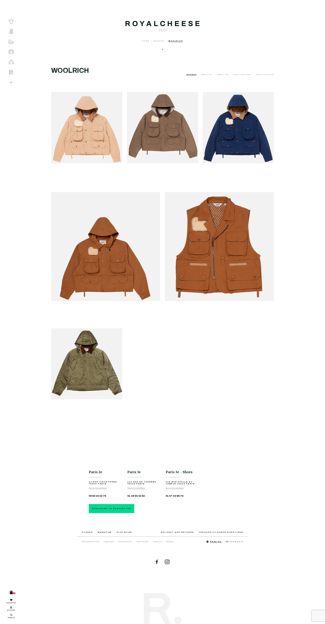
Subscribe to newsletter (111, 509)
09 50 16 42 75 (97, 496)
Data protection (125, 542)
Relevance (191, 74)
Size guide (124, 532)
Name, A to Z (207, 74)
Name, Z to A (223, 74)
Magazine (105, 532)
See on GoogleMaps (98, 488)
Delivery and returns (177, 532)
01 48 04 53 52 (136, 496)
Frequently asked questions (221, 532)
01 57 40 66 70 (174, 496)
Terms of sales (142, 542)
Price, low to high (242, 74)
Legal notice (109, 542)
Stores (87, 532)
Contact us (157, 542)
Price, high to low (265, 74)
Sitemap (169, 542)
